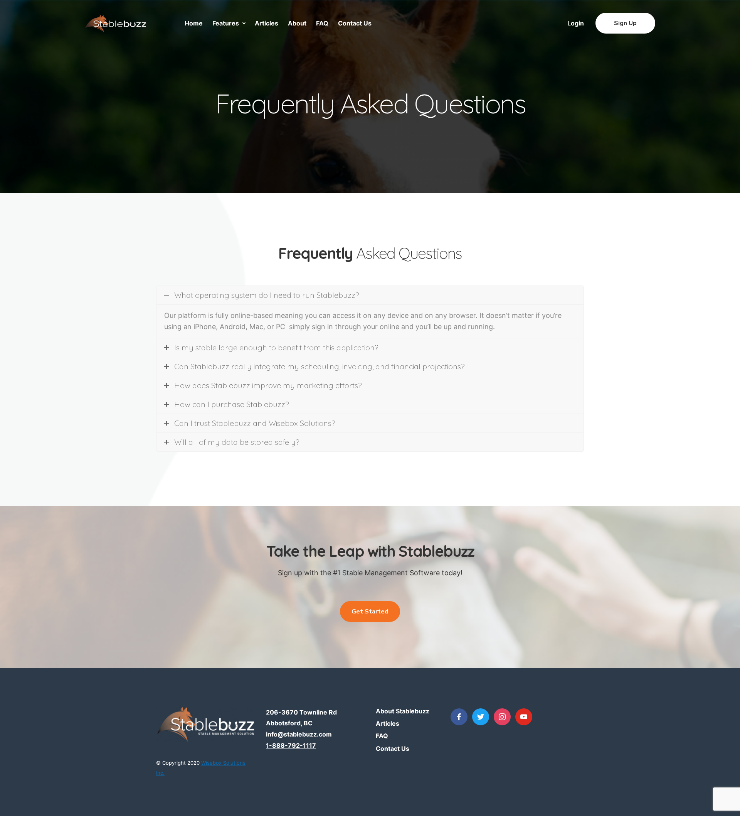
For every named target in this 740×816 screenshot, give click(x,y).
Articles (266, 23)
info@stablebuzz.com (299, 734)
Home (194, 23)
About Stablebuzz (402, 711)
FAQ (322, 23)
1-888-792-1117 (291, 745)
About (297, 23)
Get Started (370, 611)
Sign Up (625, 23)
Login (575, 23)
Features (225, 23)
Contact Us (355, 23)
